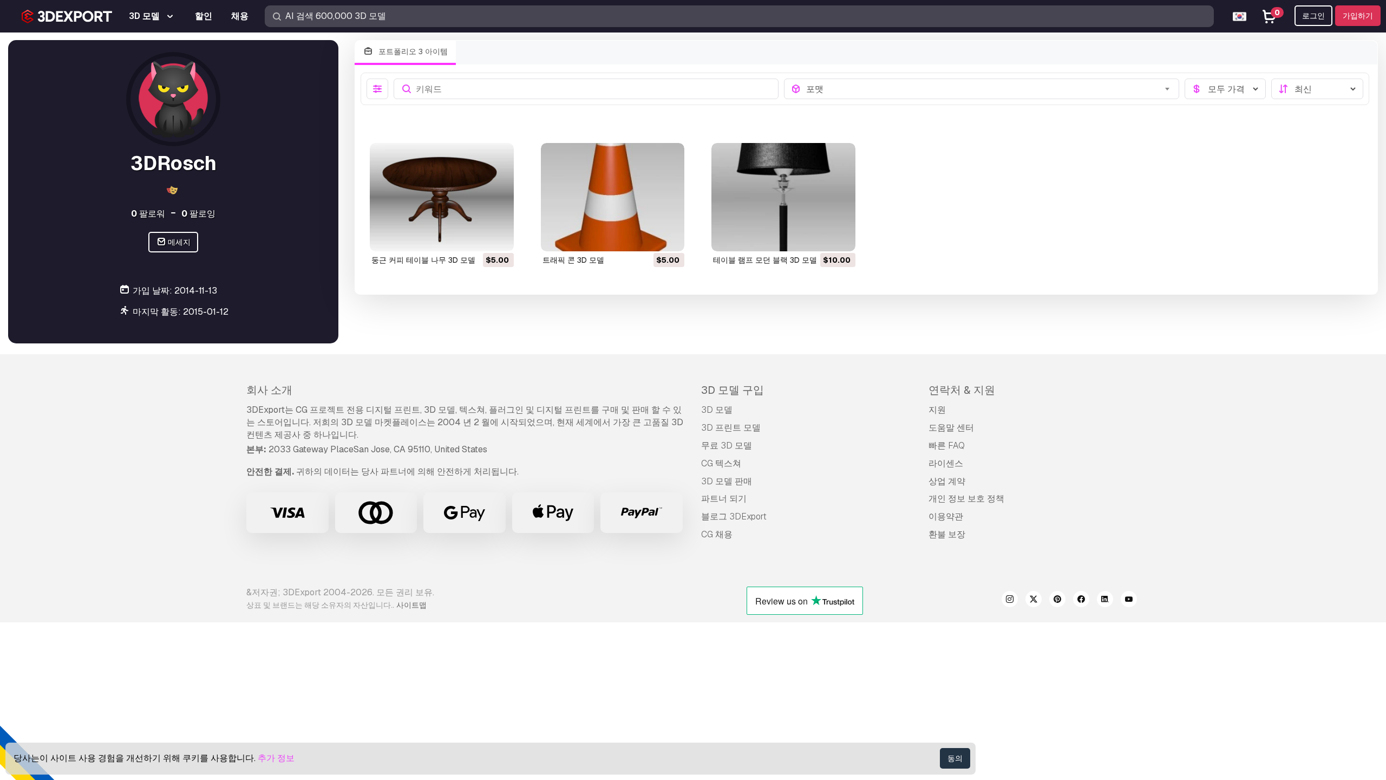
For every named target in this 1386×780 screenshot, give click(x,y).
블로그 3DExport (734, 516)
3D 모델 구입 (732, 390)
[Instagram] (1010, 601)
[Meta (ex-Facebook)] (1081, 601)
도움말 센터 (951, 427)
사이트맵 (411, 605)
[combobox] (989, 89)
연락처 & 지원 (962, 390)
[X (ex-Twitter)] (1033, 601)
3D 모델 (717, 409)
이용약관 (946, 516)
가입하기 (1358, 16)
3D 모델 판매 (726, 481)
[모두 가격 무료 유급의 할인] (1225, 89)
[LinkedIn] (1105, 601)
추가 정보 (276, 758)
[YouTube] (1129, 601)
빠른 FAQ (947, 445)
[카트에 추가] (476, 236)
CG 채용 (717, 534)
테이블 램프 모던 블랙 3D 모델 (765, 260)
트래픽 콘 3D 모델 (573, 260)
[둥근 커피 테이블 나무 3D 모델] (442, 197)
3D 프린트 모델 (731, 427)
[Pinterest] (1057, 601)
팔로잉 (198, 213)
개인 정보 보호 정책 (966, 498)
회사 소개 (269, 390)
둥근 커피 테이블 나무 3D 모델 (423, 260)
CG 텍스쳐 (721, 463)
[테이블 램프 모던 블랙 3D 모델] (783, 197)
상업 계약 (947, 481)
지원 (937, 409)
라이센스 (946, 463)
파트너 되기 (724, 498)
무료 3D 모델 (726, 445)
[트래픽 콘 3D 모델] (613, 197)
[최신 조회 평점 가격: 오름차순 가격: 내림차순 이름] (1317, 89)
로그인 (1313, 16)
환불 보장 (947, 534)
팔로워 (148, 213)
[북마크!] (498, 236)
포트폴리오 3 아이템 (412, 51)
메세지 (178, 242)
